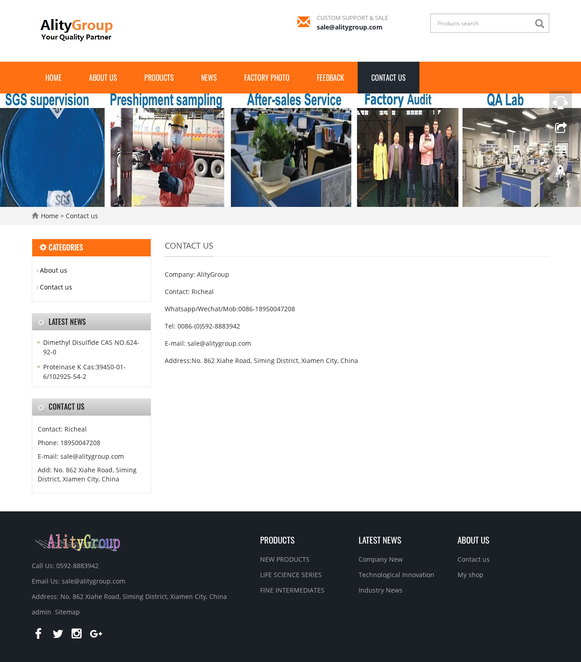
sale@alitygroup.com (350, 27)
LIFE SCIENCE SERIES (291, 574)
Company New (381, 559)
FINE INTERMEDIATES (292, 590)
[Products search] (542, 24)
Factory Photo (267, 77)
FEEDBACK (330, 77)
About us (103, 77)
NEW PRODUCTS (285, 559)
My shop (470, 574)
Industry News (381, 590)
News (209, 77)
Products (159, 77)
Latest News (380, 539)
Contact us (388, 77)
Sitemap (67, 612)
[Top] (560, 173)
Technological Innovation (396, 574)
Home (53, 77)
